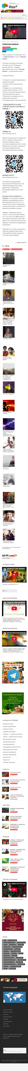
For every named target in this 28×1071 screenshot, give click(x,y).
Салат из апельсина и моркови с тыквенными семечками (17, 790)
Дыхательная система (9, 739)
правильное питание (9, 962)
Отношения (14, 48)
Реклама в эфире (7, 1009)
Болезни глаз (7, 757)
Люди (8, 48)
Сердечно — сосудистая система (12, 734)
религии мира (21, 964)
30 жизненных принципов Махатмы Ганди (17, 774)
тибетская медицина (15, 966)
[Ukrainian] (16, 555)
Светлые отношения (8, 50)
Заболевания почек (8, 744)
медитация (6, 955)
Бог (5, 940)
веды (5, 944)
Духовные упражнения (9, 942)
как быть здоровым (15, 951)
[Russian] (12, 555)
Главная (4, 41)
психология (7, 249)
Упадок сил (6, 760)
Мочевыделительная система (12, 747)
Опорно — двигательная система (12, 736)
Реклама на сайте (8, 1012)
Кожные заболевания (9, 726)
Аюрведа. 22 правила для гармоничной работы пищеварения (17, 841)
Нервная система (8, 729)
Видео (8, 41)
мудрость (14, 955)
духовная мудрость (17, 946)
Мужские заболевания (9, 754)
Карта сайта (6, 1026)
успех (5, 968)
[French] (5, 555)
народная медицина (8, 957)
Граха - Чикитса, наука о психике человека (17, 860)
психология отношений (17, 249)
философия (12, 968)
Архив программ (7, 1016)
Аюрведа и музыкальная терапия (17, 809)
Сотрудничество (7, 1021)
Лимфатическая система (10, 749)
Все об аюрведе (12, 940)
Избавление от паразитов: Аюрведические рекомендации (17, 826)
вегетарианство (21, 942)
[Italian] (8, 555)
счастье (6, 966)
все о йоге (20, 944)
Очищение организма (9, 731)
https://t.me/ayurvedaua (9, 133)
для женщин (7, 946)
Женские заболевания (9, 752)
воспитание (12, 944)
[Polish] (10, 555)
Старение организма (9, 762)
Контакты (5, 1023)
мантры (21, 953)
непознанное (19, 957)
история (6, 951)
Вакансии (5, 1014)
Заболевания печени (9, 742)
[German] (7, 555)
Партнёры (5, 1019)
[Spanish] (14, 555)
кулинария (6, 953)
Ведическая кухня (15, 781)
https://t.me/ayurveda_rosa (10, 177)
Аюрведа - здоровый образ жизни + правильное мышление (17, 851)
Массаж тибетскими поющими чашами (16, 817)
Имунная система (8, 724)
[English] (3, 555)
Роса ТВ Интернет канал (14, 1051)
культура (14, 953)
